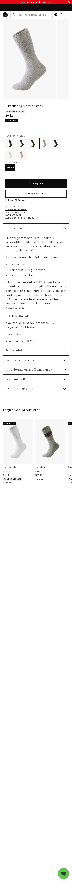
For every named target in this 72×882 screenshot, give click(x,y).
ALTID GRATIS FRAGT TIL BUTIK (18, 7)
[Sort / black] (10, 143)
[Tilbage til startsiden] (5, 14)
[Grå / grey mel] (45, 143)
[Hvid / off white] (10, 155)
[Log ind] (56, 15)
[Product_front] (29, 59)
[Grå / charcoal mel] (22, 143)
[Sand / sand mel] (22, 155)
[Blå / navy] (56, 143)
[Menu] (67, 15)
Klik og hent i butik (36, 193)
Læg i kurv (38, 183)
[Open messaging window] (63, 873)
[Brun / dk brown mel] (33, 143)
